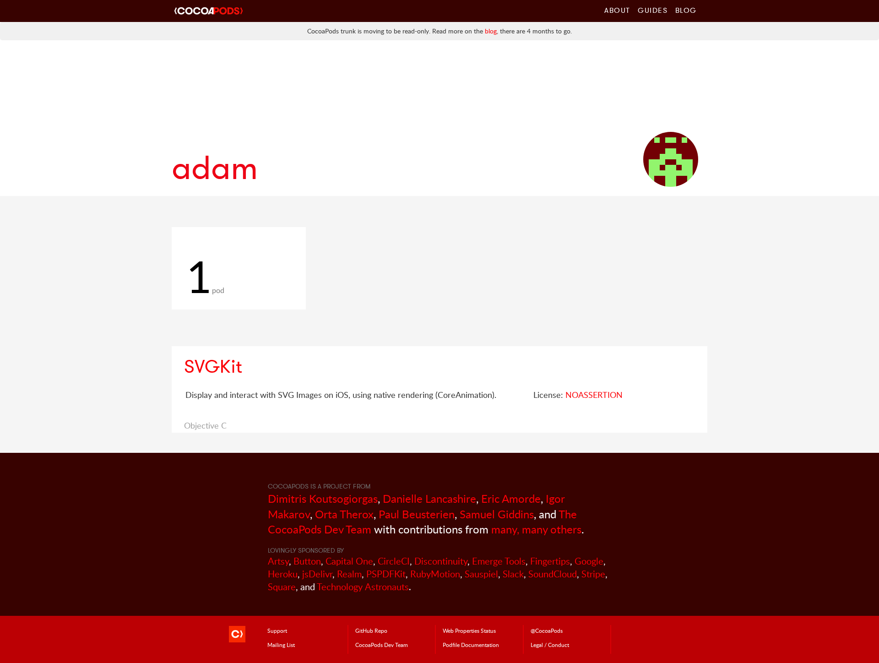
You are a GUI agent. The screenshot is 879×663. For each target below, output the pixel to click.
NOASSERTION (594, 394)
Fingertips (550, 561)
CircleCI (394, 561)
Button (307, 561)
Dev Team (381, 644)
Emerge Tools (499, 561)
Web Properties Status (469, 630)
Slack (513, 574)
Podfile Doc (471, 644)
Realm (349, 574)
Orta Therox (344, 514)
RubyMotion (435, 574)
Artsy (278, 561)
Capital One (349, 561)
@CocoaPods (547, 630)
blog (491, 31)
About (617, 10)
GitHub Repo (371, 630)
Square (282, 587)
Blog (686, 10)
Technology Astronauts (363, 587)
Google (589, 561)
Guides (653, 10)
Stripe (593, 574)
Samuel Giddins (497, 514)
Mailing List (281, 644)
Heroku (283, 574)
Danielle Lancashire (429, 498)
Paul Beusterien (417, 514)
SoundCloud (552, 574)
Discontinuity (440, 561)
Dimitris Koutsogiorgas (323, 498)
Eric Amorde (511, 498)
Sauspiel (481, 574)
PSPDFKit (386, 574)
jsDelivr (317, 574)
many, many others (536, 529)
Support (277, 630)
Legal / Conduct (550, 644)
